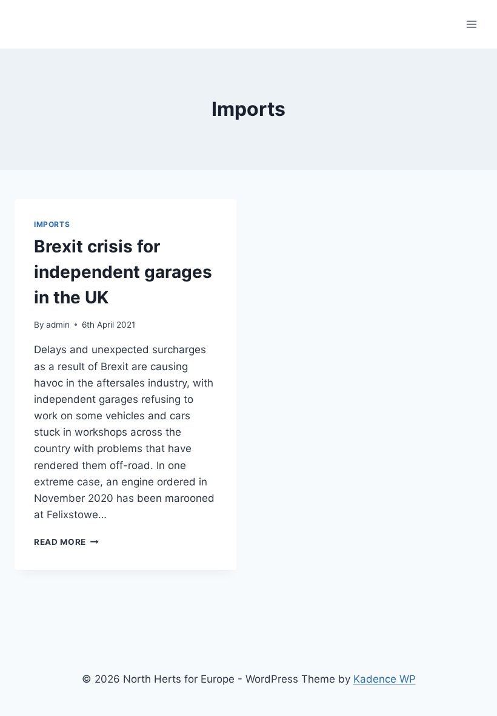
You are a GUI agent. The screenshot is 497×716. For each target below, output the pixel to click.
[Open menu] (471, 24)
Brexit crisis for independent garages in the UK (123, 272)
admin (58, 324)
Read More (66, 542)
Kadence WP (384, 679)
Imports (52, 224)
